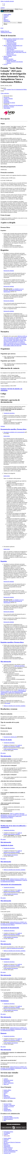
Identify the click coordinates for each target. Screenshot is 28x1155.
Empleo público (7, 14)
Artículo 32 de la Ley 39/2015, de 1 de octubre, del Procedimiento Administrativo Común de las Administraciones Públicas (14, 880)
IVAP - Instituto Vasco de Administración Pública (15, 89)
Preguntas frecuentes (11, 44)
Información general (11, 40)
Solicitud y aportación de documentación (13, 105)
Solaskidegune (7, 1109)
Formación (6, 15)
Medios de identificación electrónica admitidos (14, 705)
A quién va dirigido (8, 98)
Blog (5, 1120)
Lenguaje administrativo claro (11, 1150)
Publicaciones (7, 21)
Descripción (6, 97)
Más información (6, 661)
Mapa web (6, 1084)
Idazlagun (9, 63)
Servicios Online (7, 1104)
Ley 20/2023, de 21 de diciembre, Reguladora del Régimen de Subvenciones (14, 290)
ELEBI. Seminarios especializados (15, 61)
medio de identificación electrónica (15, 948)
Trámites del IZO (8, 1110)
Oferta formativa (10, 41)
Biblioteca (6, 19)
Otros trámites (7, 108)
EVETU (6, 64)
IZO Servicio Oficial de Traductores (12, 1142)
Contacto (6, 1078)
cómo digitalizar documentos (10, 749)
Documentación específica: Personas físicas (13, 429)
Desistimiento (5, 1001)
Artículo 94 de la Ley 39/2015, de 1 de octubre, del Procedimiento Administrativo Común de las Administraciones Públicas (14, 1029)
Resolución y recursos (9, 106)
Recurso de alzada (6, 739)
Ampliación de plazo (7, 845)
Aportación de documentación (10, 927)
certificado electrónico (19, 665)
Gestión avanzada (8, 1149)
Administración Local (13, 45)
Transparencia (7, 1081)
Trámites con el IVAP (9, 1106)
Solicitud (3, 426)
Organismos (6, 101)
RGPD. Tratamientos (9, 1082)
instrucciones (7, 436)
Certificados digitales (11, 42)
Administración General (13, 38)
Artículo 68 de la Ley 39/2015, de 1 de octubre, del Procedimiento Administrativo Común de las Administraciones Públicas (14, 923)
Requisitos (4, 561)
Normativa (6, 100)
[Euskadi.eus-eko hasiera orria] (9, 25)
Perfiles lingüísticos (8, 1119)
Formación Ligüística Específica (11, 1117)
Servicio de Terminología (9, 1098)
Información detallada (9, 270)
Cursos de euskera (8, 1116)
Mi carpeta (7, 703)
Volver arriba (7, 1135)
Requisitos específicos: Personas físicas (12, 642)
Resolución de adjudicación (10, 736)
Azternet (6, 1108)
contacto (3, 7)
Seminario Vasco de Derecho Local (15, 51)
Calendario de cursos (11, 48)
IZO (5, 18)
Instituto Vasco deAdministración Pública (6, 31)
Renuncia (3, 1033)
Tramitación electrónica (9, 413)
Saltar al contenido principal (7, 1)
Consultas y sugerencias (9, 1105)
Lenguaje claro (7, 1153)
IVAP (2, 28)
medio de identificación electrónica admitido (13, 746)
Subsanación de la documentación (11, 884)
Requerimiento (5, 959)
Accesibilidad (7, 1133)
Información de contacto (9, 102)
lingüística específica (8, 58)
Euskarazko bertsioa (8, 1131)
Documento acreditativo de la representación (14, 432)
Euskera (5, 17)
